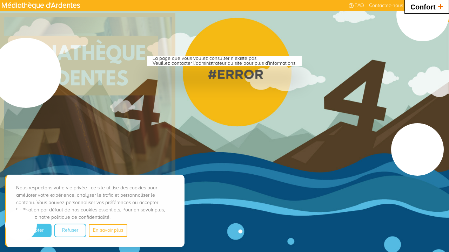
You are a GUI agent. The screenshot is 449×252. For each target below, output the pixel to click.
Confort (426, 6)
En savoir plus (108, 230)
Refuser (70, 230)
